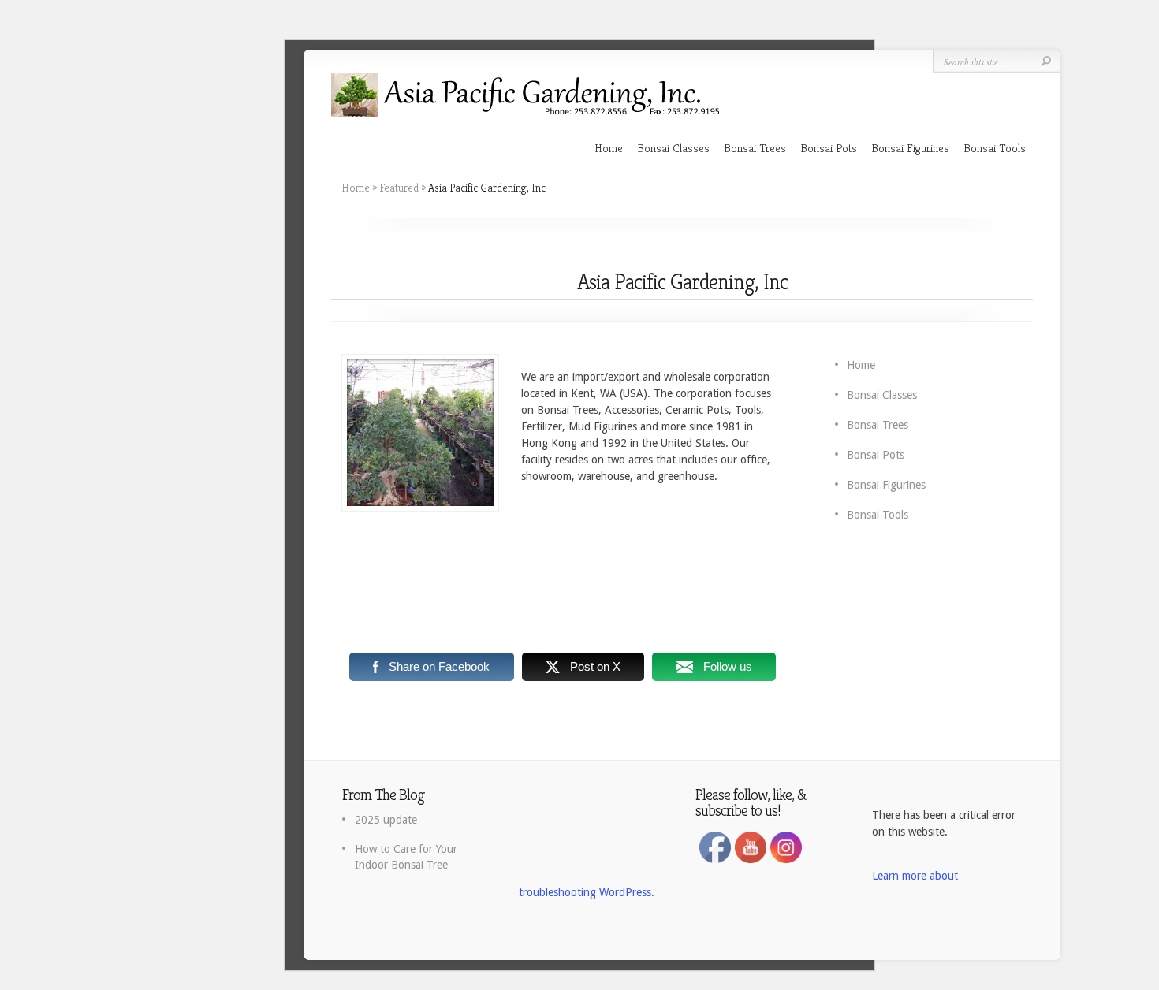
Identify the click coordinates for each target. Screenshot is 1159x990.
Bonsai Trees (755, 147)
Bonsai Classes (673, 147)
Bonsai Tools (994, 147)
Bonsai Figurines (910, 147)
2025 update (386, 819)
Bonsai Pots (828, 147)
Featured (399, 188)
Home (608, 147)
